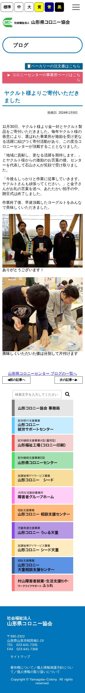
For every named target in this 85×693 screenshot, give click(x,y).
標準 (7, 7)
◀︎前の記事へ (16, 379)
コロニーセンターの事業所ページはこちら (45, 77)
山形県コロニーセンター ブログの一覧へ (42, 374)
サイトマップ (20, 656)
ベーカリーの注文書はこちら (55, 66)
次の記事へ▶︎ (68, 379)
